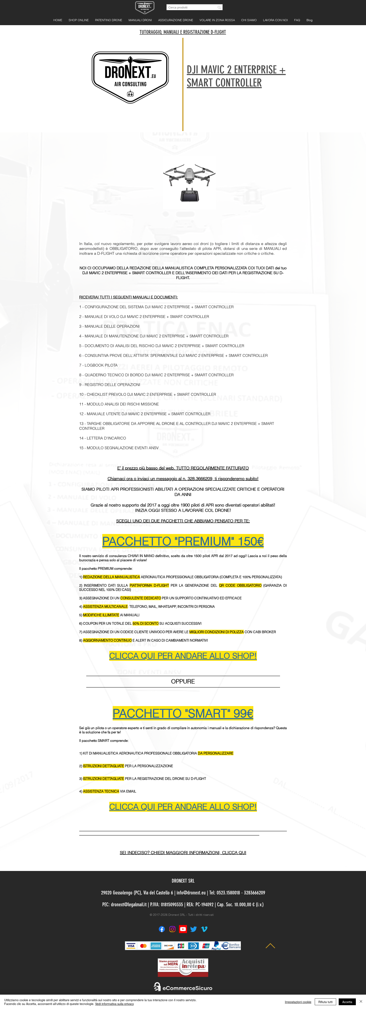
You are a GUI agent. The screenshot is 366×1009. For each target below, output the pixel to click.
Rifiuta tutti (325, 1002)
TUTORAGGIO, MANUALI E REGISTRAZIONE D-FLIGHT (183, 32)
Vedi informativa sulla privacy (114, 1004)
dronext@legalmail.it (129, 905)
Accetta (347, 1002)
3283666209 (254, 893)
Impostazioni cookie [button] (298, 1002)
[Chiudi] (360, 1002)
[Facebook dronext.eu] (162, 929)
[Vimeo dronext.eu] (204, 929)
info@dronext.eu (191, 893)
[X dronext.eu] (194, 929)
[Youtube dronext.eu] (183, 929)
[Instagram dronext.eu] (172, 929)
